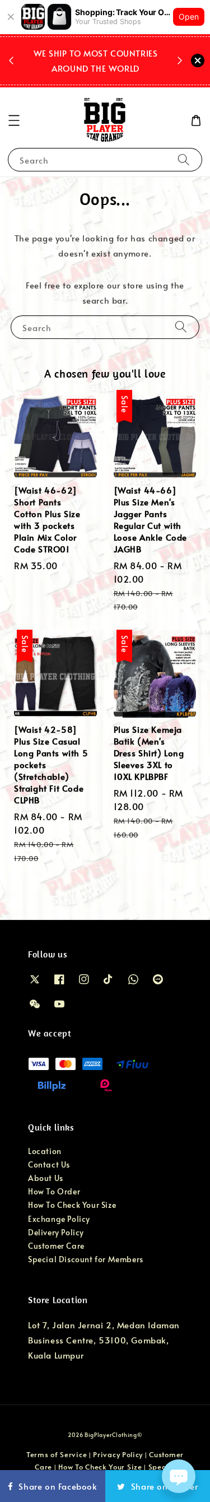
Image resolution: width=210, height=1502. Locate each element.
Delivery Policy (56, 1232)
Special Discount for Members (85, 1259)
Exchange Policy (59, 1218)
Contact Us (49, 1164)
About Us (45, 1178)
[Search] (184, 159)
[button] (14, 120)
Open (189, 16)
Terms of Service (56, 1454)
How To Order (54, 1191)
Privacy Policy (118, 1454)
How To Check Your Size (72, 1204)
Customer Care (56, 1245)
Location (45, 1151)
